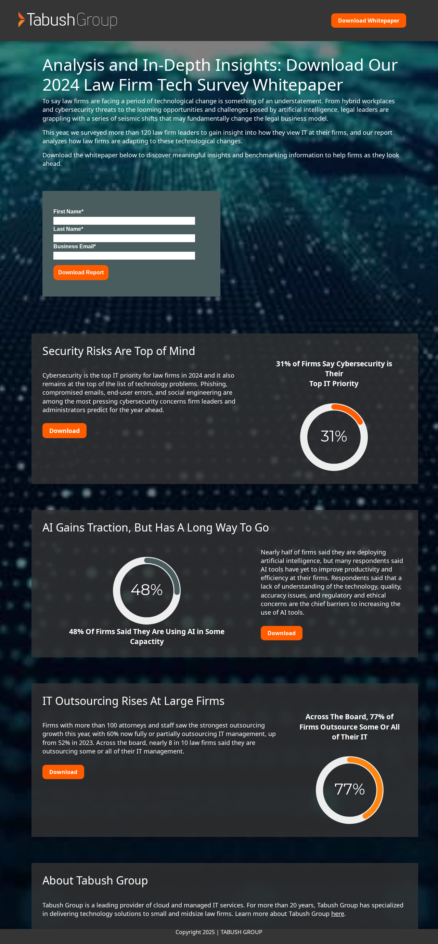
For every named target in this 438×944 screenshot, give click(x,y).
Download (282, 633)
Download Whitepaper (368, 20)
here (337, 913)
